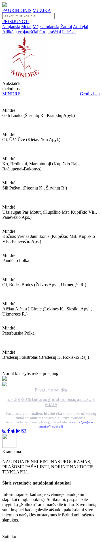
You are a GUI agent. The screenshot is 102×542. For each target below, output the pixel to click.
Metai (26, 26)
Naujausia (11, 26)
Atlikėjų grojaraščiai (20, 31)
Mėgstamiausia (46, 26)
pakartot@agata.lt (82, 422)
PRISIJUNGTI (15, 21)
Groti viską (90, 93)
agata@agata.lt (51, 426)
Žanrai (66, 26)
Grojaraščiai (50, 31)
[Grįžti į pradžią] (4, 5)
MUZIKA (42, 10)
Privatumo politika (51, 390)
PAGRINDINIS (16, 10)
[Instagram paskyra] (4, 430)
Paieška (69, 31)
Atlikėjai (80, 26)
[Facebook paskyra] (8, 430)
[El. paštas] (24, 430)
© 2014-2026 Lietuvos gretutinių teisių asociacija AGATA (51, 402)
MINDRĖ (11, 93)
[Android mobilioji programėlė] (18, 430)
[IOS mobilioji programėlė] (13, 430)
